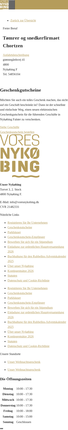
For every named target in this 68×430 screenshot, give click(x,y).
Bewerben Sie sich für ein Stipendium (30, 241)
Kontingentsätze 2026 (21, 270)
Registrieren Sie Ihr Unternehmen (28, 222)
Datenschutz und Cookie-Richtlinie (28, 280)
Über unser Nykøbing (21, 266)
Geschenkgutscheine (20, 227)
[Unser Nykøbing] (4, 8)
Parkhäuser (14, 232)
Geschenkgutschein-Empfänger (26, 237)
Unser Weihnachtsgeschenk (24, 361)
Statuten (12, 275)
